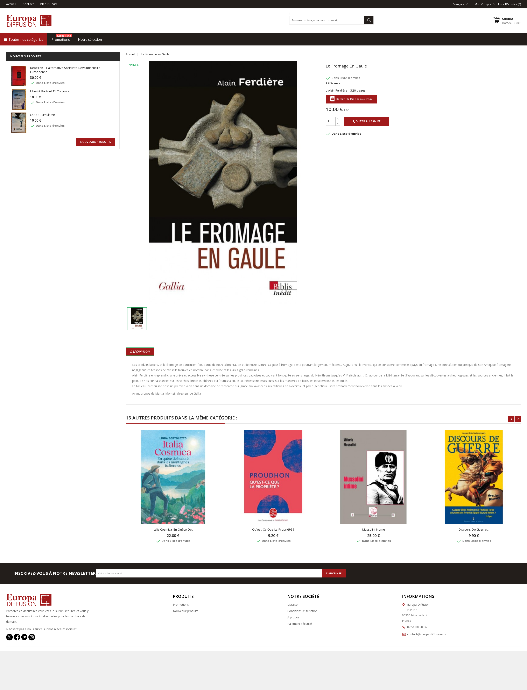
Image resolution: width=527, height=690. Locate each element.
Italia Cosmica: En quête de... (173, 529)
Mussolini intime (373, 529)
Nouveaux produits (185, 611)
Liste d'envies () (509, 4)
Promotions (181, 604)
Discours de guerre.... (473, 529)
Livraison (293, 604)
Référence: (333, 83)
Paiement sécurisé (299, 624)
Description (140, 351)
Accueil (11, 4)
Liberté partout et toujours (50, 91)
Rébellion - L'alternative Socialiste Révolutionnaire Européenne (65, 70)
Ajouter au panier (367, 121)
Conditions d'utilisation (302, 611)
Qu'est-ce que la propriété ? (273, 529)
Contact (28, 4)
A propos (293, 617)
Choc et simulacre (42, 115)
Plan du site (49, 4)
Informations (418, 596)
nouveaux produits (95, 142)
